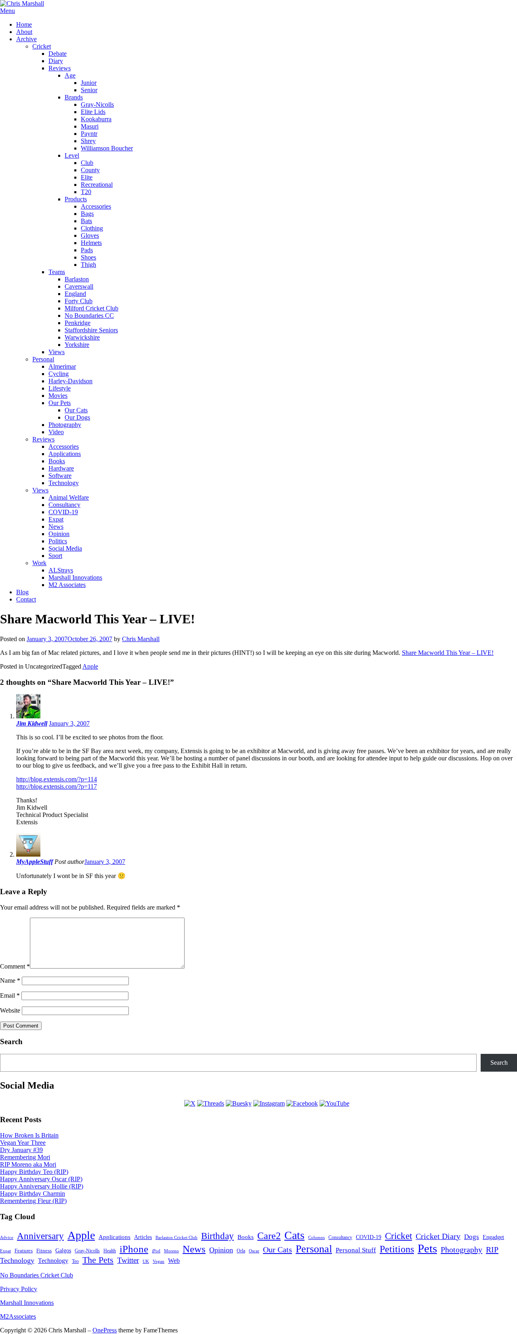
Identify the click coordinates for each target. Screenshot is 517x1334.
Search (499, 1062)
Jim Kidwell (31, 723)
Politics (57, 541)
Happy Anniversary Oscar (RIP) (41, 1179)
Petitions (397, 1249)
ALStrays (60, 570)
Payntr (89, 133)
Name (10, 980)
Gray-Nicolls (97, 104)
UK (146, 1261)
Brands (74, 97)
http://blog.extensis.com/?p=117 (56, 786)
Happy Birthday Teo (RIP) (34, 1171)
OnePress (104, 1330)
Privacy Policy (18, 1288)
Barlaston (77, 279)
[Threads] (210, 1103)
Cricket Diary (438, 1236)
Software (59, 475)
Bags (87, 213)
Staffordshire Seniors (91, 330)
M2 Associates (67, 584)
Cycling (58, 373)
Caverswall (79, 286)
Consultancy (64, 504)
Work (39, 562)
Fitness (44, 1251)
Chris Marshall (141, 638)
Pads (87, 250)
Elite (86, 177)
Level (72, 155)
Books (56, 461)
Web (174, 1260)
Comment (15, 966)
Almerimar (62, 366)
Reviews (59, 68)
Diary (55, 60)
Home (24, 24)
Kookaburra (96, 119)
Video (56, 431)
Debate (57, 53)
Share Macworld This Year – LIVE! (448, 652)
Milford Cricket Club (91, 308)
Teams (56, 271)
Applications (64, 453)
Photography (64, 424)
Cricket (41, 46)
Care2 (269, 1236)
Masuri (90, 126)
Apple (90, 666)
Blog (22, 592)
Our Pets (59, 402)
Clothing (92, 228)
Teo (75, 1261)
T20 (86, 191)
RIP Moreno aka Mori (28, 1164)
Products (76, 199)
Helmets (91, 242)
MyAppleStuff (34, 861)
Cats (294, 1235)
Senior (89, 90)
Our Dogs (77, 417)
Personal (43, 359)
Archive (26, 39)
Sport (55, 555)
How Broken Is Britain (29, 1135)
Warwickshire (82, 337)
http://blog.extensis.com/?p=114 (56, 779)
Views (56, 351)
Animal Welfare (68, 497)
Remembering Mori (25, 1157)
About (24, 31)
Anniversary (40, 1236)
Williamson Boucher (107, 148)
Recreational (97, 184)
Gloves (90, 235)
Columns (316, 1237)
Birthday (217, 1236)
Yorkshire (77, 344)
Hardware (61, 468)
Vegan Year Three (23, 1142)
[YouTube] (334, 1103)
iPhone (134, 1248)
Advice (6, 1237)
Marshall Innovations (75, 577)
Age (70, 75)
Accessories (96, 206)
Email (10, 995)
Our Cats (76, 410)
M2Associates (18, 1316)
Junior (89, 82)
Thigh (88, 264)
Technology (63, 482)
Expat (55, 519)
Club (87, 162)
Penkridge (77, 322)
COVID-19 (63, 512)
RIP (492, 1249)
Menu (7, 10)
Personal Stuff (356, 1250)
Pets (427, 1248)
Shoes (88, 257)
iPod (156, 1250)
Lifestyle (59, 388)
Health (109, 1251)
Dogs (471, 1237)
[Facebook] (302, 1103)
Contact (26, 599)
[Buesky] (238, 1103)
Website (10, 1010)
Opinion (58, 533)
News (55, 526)
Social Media (65, 548)
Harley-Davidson (70, 381)
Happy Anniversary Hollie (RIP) (41, 1186)
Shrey (88, 140)
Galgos (63, 1250)
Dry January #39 (21, 1149)
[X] (189, 1103)
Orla (241, 1251)
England (75, 293)
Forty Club (78, 301)
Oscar (254, 1250)
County (90, 170)
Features (24, 1251)
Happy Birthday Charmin (32, 1193)
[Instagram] (269, 1103)
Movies (57, 395)
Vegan (158, 1261)
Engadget (493, 1237)
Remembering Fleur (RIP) (33, 1200)
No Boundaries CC (89, 315)
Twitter (128, 1260)
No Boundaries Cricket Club (36, 1275)
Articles (143, 1237)
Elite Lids (93, 111)
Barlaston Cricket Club (177, 1237)
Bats (86, 220)
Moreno (171, 1251)
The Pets (97, 1260)
